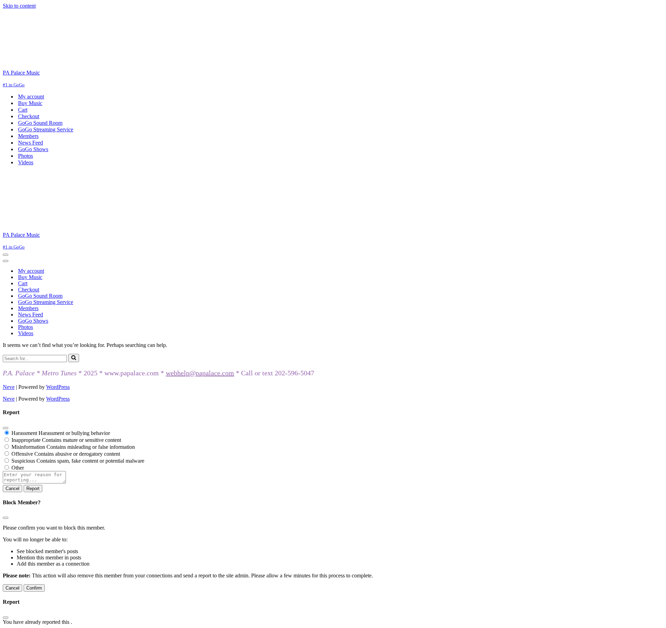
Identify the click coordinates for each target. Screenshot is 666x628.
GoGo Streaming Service (45, 129)
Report (33, 488)
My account (31, 96)
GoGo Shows (33, 149)
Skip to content (19, 6)
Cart (22, 110)
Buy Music (30, 103)
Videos (25, 162)
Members (28, 136)
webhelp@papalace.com (200, 373)
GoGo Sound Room (40, 123)
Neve (9, 387)
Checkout (28, 116)
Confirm (34, 588)
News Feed (30, 143)
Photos (25, 156)
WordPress (58, 387)
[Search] (73, 358)
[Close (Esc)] (5, 428)
